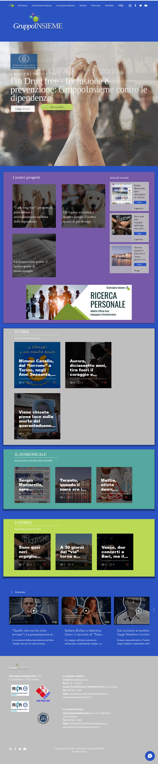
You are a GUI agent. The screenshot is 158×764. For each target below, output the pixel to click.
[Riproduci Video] (34, 611)
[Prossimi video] (154, 610)
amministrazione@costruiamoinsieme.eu (88, 693)
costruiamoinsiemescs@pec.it (77, 697)
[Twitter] (140, 5)
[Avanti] (141, 104)
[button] (18, 592)
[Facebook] (135, 5)
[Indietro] (16, 104)
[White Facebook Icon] (15, 749)
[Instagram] (130, 5)
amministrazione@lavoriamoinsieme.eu (88, 723)
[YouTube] (146, 5)
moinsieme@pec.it (90, 727)
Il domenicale (141, 202)
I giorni (140, 233)
